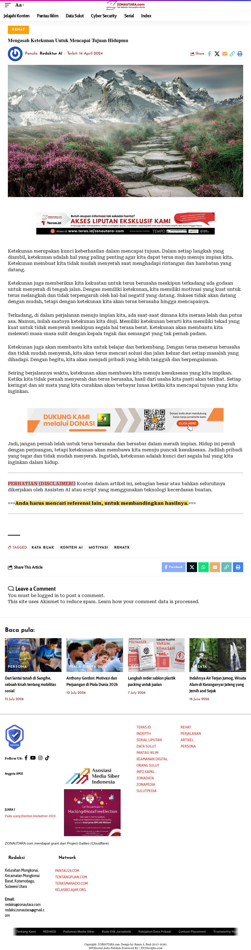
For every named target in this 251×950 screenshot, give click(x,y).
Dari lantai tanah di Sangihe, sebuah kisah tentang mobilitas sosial (30, 684)
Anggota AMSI (14, 773)
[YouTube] (33, 757)
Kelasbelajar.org (70, 889)
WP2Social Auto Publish (105, 948)
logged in (48, 595)
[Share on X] (216, 54)
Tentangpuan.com (71, 877)
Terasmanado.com (71, 883)
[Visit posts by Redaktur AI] (15, 54)
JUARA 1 (10, 809)
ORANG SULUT (148, 765)
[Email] (224, 54)
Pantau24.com (67, 870)
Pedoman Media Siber (79, 931)
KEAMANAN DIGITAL (152, 759)
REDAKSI (49, 931)
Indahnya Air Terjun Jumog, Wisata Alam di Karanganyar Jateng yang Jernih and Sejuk (217, 684)
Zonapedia (146, 784)
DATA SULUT (146, 746)
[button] (9, 5)
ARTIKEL (187, 740)
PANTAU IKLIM (147, 752)
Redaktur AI (51, 54)
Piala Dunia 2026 (88, 667)
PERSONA (17, 667)
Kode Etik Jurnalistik (116, 931)
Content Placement (192, 931)
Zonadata (145, 778)
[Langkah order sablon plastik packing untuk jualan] (156, 655)
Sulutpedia (147, 790)
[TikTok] (47, 757)
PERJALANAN (191, 733)
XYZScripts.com (152, 948)
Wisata (199, 667)
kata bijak (43, 548)
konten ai (71, 548)
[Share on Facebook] (209, 54)
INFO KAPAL (146, 771)
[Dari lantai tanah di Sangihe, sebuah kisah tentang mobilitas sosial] (33, 655)
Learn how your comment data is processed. (148, 601)
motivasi (98, 548)
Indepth (144, 733)
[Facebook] (26, 757)
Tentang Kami (26, 931)
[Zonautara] (125, 5)
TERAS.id (144, 727)
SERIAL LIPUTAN (149, 740)
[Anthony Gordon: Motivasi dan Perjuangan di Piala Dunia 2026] (94, 655)
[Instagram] (40, 757)
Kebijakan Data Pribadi (154, 931)
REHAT (18, 30)
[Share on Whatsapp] (203, 567)
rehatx (122, 548)
